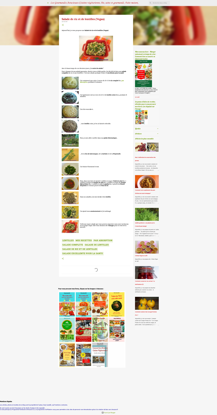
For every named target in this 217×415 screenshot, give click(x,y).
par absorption (103, 240)
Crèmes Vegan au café (141, 255)
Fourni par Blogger (109, 412)
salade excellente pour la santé (82, 253)
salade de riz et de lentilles (79, 249)
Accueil (137, 97)
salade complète (72, 245)
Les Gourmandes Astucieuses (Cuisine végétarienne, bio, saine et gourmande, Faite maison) (94, 2)
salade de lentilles (97, 245)
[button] (63, 25)
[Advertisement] (68, 281)
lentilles (68, 240)
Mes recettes (84, 240)
